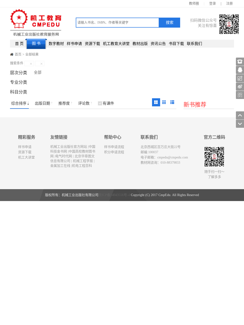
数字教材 (56, 44)
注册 (229, 3)
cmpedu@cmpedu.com (172, 157)
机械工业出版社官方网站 (68, 146)
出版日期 (42, 103)
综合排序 (18, 103)
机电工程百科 (82, 165)
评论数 (84, 103)
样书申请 (74, 44)
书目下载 (176, 44)
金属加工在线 (60, 165)
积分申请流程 (114, 152)
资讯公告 (158, 44)
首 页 (19, 44)
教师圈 (194, 3)
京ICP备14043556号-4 (114, 195)
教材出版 (140, 44)
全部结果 (32, 54)
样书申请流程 (114, 147)
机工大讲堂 (26, 157)
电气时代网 (63, 156)
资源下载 (92, 44)
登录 (212, 3)
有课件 (108, 103)
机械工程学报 (82, 161)
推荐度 (64, 103)
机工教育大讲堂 (116, 44)
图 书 (36, 43)
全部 (37, 72)
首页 (18, 54)
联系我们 (194, 44)
